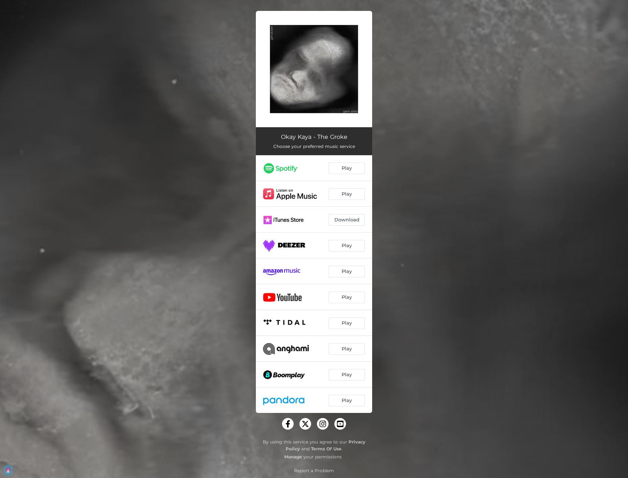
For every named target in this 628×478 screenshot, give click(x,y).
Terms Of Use (326, 448)
